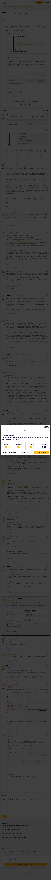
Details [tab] (25, 430)
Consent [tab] (9, 430)
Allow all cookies (42, 452)
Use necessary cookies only (9, 452)
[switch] (19, 447)
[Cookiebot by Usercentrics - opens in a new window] (43, 427)
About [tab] (42, 430)
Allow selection (25, 452)
